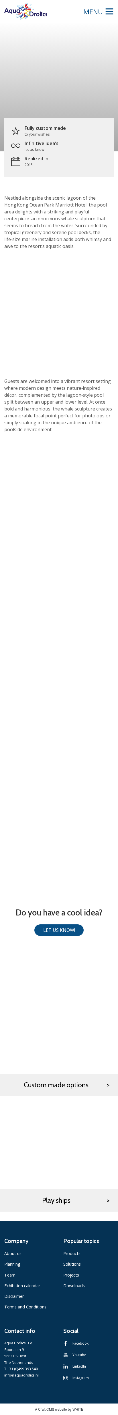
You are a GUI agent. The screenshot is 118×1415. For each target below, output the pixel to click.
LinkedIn (79, 1366)
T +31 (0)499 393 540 (21, 1368)
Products (71, 1253)
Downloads (74, 1285)
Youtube (79, 1354)
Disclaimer (14, 1296)
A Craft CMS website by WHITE (59, 1409)
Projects (71, 1275)
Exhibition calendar (22, 1285)
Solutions (72, 1264)
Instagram (80, 1377)
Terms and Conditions (25, 1307)
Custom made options (56, 1085)
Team (9, 1275)
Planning (12, 1264)
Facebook (80, 1343)
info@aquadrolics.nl (21, 1375)
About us (12, 1253)
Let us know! (59, 930)
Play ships (56, 1200)
